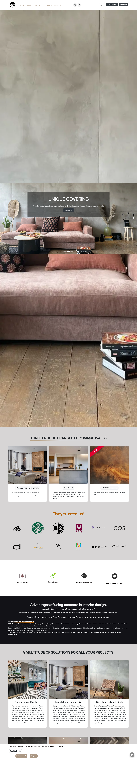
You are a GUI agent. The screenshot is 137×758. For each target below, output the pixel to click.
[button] (79, 5)
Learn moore (75, 216)
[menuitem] (21, 5)
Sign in (102, 5)
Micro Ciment (68, 488)
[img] (5, 218)
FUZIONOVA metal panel (109, 488)
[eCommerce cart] (75, 5)
